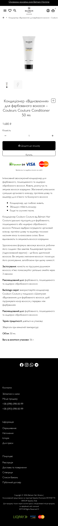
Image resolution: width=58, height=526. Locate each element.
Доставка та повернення (14, 467)
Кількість (6, 130)
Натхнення (7, 433)
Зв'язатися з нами (11, 393)
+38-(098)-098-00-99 (12, 403)
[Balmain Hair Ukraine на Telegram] (36, 364)
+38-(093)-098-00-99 (12, 408)
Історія (5, 438)
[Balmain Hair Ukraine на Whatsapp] (31, 364)
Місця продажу (10, 398)
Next (53, 51)
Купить (29, 154)
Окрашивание (9, 428)
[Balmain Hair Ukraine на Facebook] (22, 364)
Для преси (7, 443)
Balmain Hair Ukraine (35, 495)
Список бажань (10, 477)
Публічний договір (11, 482)
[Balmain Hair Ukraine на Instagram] (26, 364)
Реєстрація (7, 462)
